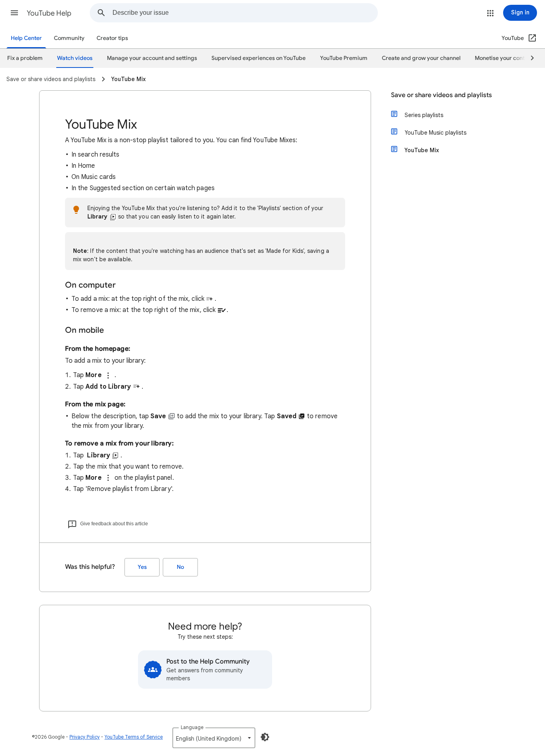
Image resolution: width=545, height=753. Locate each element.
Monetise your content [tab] (504, 58)
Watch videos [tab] (75, 58)
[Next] (528, 58)
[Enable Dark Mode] (264, 737)
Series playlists (424, 115)
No (180, 567)
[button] (14, 12)
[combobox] (245, 13)
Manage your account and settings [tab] (152, 58)
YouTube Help (49, 13)
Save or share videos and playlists (441, 95)
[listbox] (213, 737)
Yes (142, 567)
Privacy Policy (84, 737)
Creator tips (112, 38)
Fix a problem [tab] (25, 58)
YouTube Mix (422, 150)
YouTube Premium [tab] (343, 58)
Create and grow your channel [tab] (421, 58)
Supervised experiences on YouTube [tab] (258, 58)
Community (69, 38)
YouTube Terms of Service (134, 737)
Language (192, 727)
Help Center (26, 38)
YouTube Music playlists (435, 132)
